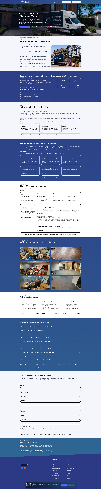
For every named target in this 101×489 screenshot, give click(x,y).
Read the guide (40, 213)
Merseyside (68, 470)
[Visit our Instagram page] (25, 468)
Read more (24, 311)
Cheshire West (32, 37)
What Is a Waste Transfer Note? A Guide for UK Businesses (49, 217)
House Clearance (55, 470)
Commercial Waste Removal (58, 364)
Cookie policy (29, 486)
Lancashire (68, 471)
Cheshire (28, 37)
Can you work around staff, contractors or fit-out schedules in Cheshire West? (38, 352)
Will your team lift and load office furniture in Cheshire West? (34, 345)
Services (53, 461)
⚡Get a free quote (67, 2)
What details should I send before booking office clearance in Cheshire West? (38, 348)
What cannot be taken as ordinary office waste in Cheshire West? (35, 359)
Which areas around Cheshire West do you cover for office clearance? (36, 326)
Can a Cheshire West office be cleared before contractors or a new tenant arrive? (39, 334)
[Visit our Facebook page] (22, 468)
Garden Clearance (55, 475)
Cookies (67, 464)
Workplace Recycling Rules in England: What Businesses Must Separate (52, 209)
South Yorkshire (69, 478)
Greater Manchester (70, 468)
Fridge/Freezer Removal (25, 366)
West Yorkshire (69, 476)
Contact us (24, 464)
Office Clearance (55, 473)
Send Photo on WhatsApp (39, 26)
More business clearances (26, 217)
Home (21, 37)
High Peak (68, 475)
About (53, 466)
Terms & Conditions (70, 462)
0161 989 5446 (77, 2)
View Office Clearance (42, 363)
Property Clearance (68, 364)
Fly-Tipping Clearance (56, 478)
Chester (22, 434)
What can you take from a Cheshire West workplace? (32, 330)
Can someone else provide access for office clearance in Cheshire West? (37, 337)
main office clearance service (70, 234)
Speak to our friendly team (50, 177)
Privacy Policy (69, 461)
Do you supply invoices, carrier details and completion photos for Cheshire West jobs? (40, 356)
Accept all (64, 485)
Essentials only (71, 485)
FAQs (29, 464)
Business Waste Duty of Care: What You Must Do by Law (49, 226)
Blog (53, 464)
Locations (24, 37)
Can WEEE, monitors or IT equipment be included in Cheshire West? (35, 341)
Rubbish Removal (76, 364)
